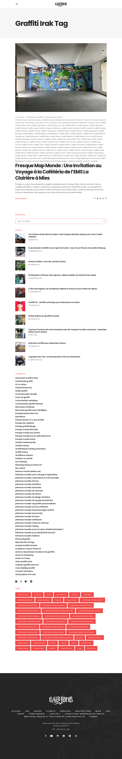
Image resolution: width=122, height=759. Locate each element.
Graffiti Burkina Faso (82, 136)
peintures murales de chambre (29, 490)
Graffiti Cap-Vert (63, 139)
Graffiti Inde (68, 155)
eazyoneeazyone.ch (61, 726)
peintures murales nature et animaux (31, 523)
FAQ (108, 711)
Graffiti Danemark (51, 145)
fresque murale (23, 643)
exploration (83, 123)
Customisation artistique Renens (52, 627)
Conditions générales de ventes (85, 714)
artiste (49, 594)
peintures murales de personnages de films (34, 510)
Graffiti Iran (101, 155)
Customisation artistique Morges (82, 616)
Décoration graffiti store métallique (31, 410)
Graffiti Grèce (20, 153)
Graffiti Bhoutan (76, 134)
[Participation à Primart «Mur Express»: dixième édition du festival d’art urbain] (20, 279)
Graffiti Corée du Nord (50, 142)
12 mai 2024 (19, 117)
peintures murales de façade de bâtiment (34, 500)
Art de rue (37, 594)
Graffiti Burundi (96, 136)
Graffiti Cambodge (22, 139)
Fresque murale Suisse (53, 117)
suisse (79, 648)
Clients (51, 711)
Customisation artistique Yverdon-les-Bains (57, 637)
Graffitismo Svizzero (24, 455)
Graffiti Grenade (32, 153)
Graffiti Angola (33, 128)
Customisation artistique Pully (27, 627)
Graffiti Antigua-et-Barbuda (50, 128)
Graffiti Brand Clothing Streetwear (30, 449)
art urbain (74, 594)
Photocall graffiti (22, 539)
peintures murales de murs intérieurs (31, 507)
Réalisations (83, 711)
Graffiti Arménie (100, 128)
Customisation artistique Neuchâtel (29, 621)
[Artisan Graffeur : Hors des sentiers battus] (20, 265)
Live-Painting (21, 461)
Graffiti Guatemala (46, 153)
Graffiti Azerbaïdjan (48, 131)
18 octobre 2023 (33, 319)
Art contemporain (23, 594)
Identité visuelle (23, 648)
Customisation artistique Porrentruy (82, 621)
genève (52, 643)
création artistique (43, 600)
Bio (27, 711)
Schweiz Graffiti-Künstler (26, 545)
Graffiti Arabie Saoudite (71, 128)
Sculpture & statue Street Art (28, 548)
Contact (54, 714)
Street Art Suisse (22, 558)
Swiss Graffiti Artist (23, 561)
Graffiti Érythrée (50, 147)
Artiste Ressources (23, 387)
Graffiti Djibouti (64, 145)
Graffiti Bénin (64, 134)
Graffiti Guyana (21, 155)
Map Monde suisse (47, 161)
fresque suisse (94, 123)
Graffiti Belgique (41, 134)
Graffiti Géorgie (87, 150)
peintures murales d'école (26, 481)
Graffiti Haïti (32, 155)
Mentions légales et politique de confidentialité (54, 716)
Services (65, 711)
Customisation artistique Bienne (92, 600)
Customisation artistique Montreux (56, 616)
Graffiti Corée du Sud (68, 142)
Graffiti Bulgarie (68, 136)
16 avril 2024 (32, 335)
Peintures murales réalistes (27, 536)
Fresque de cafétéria (36, 117)
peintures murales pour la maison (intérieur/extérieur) (39, 529)
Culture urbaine (71, 600)
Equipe (38, 711)
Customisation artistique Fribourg (80, 605)
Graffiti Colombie (21, 142)
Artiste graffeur (61, 594)
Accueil (16, 711)
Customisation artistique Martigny (28, 616)
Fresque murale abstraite (26, 429)
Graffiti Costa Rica (84, 142)
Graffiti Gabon (62, 150)
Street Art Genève (66, 648)
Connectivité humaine (74, 120)
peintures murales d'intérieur (28, 484)
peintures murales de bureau (28, 487)
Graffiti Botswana (32, 136)
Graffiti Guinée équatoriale (76, 153)
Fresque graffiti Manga (25, 426)
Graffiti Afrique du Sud (55, 125)
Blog (98, 711)
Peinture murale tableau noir (28, 471)
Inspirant (35, 161)
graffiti (74, 643)
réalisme (71, 161)
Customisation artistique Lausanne (89, 611)
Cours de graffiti (22, 397)
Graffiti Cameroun (37, 139)
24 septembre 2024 (35, 251)
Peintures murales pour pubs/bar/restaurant (35, 532)
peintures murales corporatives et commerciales (37, 478)
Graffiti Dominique (78, 145)
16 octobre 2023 (33, 305)
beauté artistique (34, 120)
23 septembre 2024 (35, 360)
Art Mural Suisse (21, 120)
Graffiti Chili (75, 139)
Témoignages (37, 714)
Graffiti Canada (51, 139)
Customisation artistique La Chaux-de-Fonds (58, 611)
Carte (21, 714)
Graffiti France (50, 150)
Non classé (20, 468)
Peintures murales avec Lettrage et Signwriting (36, 474)
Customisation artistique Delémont (53, 605)
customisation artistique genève (28, 611)
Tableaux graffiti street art (27, 564)
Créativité (87, 120)
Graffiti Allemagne (96, 125)
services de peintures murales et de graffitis (35, 552)
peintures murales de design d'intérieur (32, 497)
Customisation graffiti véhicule (29, 403)
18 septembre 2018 (35, 278)
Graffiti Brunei (55, 136)
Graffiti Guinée (59, 153)
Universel (94, 161)
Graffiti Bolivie (88, 134)
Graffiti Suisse (21, 452)
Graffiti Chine (86, 139)
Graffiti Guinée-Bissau (95, 153)
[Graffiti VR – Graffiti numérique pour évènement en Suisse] (20, 306)
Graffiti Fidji (26, 150)
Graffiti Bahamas (63, 131)
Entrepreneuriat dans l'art (26, 413)
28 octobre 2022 (34, 264)
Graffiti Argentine (86, 128)
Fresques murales (39, 643)
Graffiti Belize (53, 134)
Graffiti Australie (21, 131)
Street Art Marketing (24, 555)
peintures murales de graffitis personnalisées (35, 503)
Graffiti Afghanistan (38, 125)
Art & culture (20, 384)
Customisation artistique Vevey (28, 637)
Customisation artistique (26, 400)
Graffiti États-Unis (89, 147)
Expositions (20, 416)
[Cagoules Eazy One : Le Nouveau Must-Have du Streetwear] (20, 361)
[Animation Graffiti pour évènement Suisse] (20, 347)
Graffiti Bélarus (28, 134)
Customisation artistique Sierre (27, 632)
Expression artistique (95, 637)
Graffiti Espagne (63, 147)
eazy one (80, 637)
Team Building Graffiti (25, 568)
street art (52, 648)
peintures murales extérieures (28, 519)
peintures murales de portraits (29, 513)
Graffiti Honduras (44, 155)
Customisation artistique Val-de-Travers (81, 632)
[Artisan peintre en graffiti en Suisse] (20, 320)
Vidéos (94, 716)
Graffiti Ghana (99, 150)
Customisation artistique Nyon (55, 621)
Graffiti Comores (35, 142)
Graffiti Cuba (38, 145)
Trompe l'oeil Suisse (24, 571)
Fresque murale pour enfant (27, 432)
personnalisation (61, 161)
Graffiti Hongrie (57, 155)
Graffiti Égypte (91, 145)
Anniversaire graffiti (24, 381)
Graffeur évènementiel (25, 442)
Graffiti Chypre (97, 139)
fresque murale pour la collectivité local (32, 436)
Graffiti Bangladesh (90, 131)
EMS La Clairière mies (52, 123)
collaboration (60, 120)
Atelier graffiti (21, 391)
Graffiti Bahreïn (76, 131)
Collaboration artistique (25, 600)
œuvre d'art (91, 648)
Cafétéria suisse (48, 120)
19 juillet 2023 (33, 239)
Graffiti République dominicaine (87, 158)
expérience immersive (70, 123)
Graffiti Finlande (38, 150)
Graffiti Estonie (76, 147)
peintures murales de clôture (28, 494)
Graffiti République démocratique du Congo (57, 158)
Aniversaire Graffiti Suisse (26, 378)
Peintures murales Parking (27, 526)
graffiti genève (86, 643)
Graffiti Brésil (44, 136)
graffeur (63, 643)
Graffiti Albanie (70, 125)
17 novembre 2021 (34, 292)
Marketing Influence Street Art (28, 465)
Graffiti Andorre (21, 128)
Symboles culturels (83, 161)
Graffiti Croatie (27, 145)
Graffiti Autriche (34, 131)
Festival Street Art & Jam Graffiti (29, 420)
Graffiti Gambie (74, 150)
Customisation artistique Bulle (27, 605)
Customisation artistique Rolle (78, 627)
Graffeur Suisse (22, 445)
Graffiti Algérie (82, 125)
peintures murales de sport (27, 516)
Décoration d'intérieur (25, 407)
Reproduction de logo (24, 542)
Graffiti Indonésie (80, 155)
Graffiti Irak (92, 155)
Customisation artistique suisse (53, 632)
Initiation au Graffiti (23, 458)
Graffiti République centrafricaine (28, 158)
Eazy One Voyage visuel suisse (32, 123)
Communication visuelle (26, 394)
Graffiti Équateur (37, 147)
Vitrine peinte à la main (25, 574)
